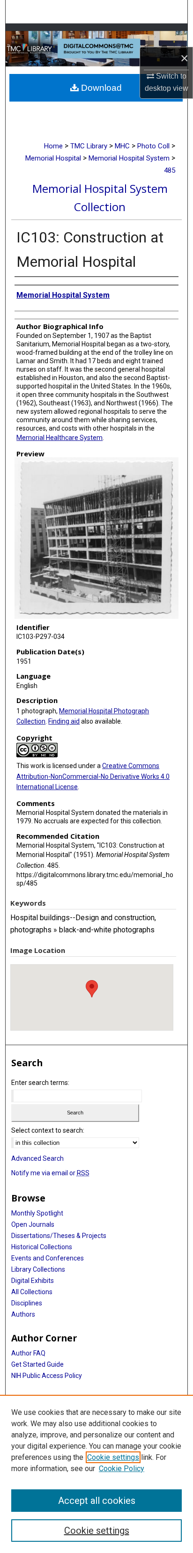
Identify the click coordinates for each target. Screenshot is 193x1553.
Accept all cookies (96, 1500)
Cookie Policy (121, 1468)
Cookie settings (113, 1457)
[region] (96, 1474)
